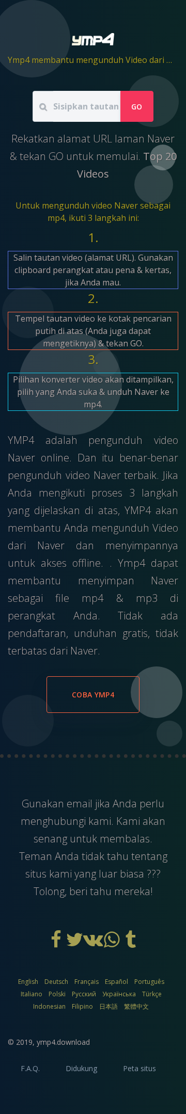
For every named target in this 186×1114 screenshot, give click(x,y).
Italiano (31, 994)
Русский (84, 994)
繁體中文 (136, 1006)
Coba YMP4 (93, 694)
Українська (119, 994)
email (81, 803)
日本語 (108, 1006)
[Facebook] (57, 943)
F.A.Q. (30, 1068)
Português (149, 981)
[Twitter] (75, 943)
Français (86, 981)
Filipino (82, 1006)
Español (116, 981)
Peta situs (139, 1068)
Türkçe (152, 994)
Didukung (81, 1068)
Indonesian (49, 1006)
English (28, 981)
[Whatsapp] (112, 943)
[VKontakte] (94, 943)
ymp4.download (63, 1042)
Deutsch (56, 981)
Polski (57, 994)
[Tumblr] (130, 943)
